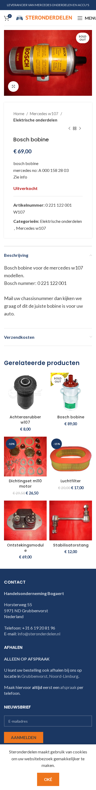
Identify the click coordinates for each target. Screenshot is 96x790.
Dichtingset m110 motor (25, 483)
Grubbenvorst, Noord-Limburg (49, 676)
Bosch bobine (70, 417)
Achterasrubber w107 (25, 419)
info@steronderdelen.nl (39, 633)
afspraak (68, 687)
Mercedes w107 (44, 113)
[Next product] (80, 128)
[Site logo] (44, 17)
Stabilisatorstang (71, 545)
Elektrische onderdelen (35, 120)
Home (19, 113)
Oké (48, 779)
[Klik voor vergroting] (13, 86)
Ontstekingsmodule (25, 547)
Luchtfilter (71, 481)
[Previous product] (69, 128)
